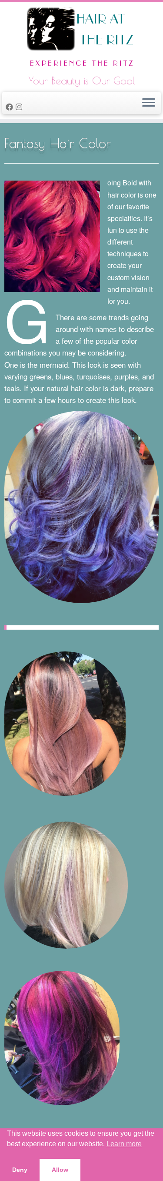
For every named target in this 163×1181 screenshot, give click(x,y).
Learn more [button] (124, 1143)
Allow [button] (60, 1169)
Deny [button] (19, 1169)
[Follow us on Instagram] (20, 106)
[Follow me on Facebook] (11, 106)
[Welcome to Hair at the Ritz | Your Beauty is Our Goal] (81, 39)
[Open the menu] (148, 103)
